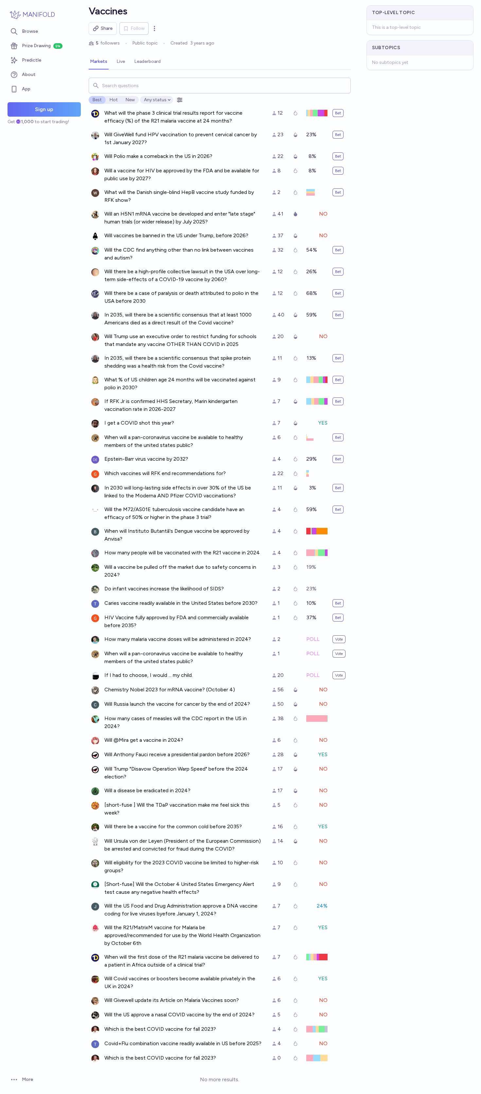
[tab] (99, 61)
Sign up (44, 109)
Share (107, 28)
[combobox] (220, 85)
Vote (339, 639)
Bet (338, 113)
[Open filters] (179, 100)
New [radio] (130, 100)
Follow (138, 28)
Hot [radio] (114, 100)
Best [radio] (97, 100)
